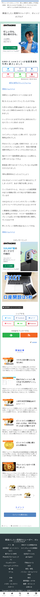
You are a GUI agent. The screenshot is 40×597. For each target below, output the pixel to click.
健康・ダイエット (29, 584)
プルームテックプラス (10, 566)
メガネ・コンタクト (11, 584)
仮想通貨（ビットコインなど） (13, 307)
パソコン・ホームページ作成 (29, 573)
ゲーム (11, 572)
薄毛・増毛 (29, 569)
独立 (29, 578)
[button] (36, 337)
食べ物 (11, 569)
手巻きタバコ (29, 563)
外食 (10, 578)
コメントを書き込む (20, 515)
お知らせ (29, 587)
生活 (29, 566)
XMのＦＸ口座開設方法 (29, 545)
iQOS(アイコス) (29, 554)
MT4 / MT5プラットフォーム (20, 83)
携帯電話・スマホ (29, 581)
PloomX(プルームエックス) (11, 558)
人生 (10, 581)
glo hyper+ (29, 557)
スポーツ (11, 587)
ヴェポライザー (11, 563)
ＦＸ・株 (11, 545)
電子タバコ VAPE (11, 554)
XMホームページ (8, 89)
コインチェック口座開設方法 (29, 549)
